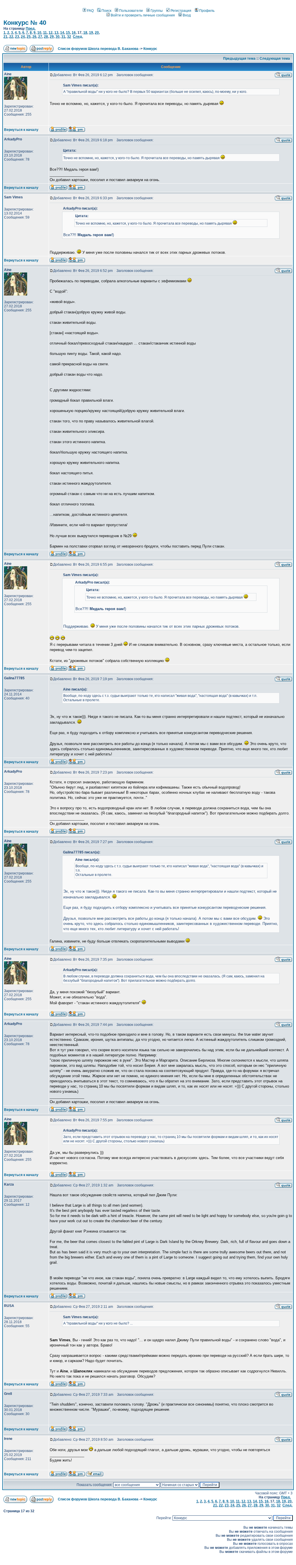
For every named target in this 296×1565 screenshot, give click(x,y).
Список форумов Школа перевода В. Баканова (98, 49)
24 (23, 37)
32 (69, 37)
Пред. (31, 29)
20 (97, 33)
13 (56, 33)
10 (39, 33)
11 (45, 33)
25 (29, 37)
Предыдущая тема (239, 59)
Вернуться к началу (21, 130)
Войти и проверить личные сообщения (143, 15)
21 (5, 37)
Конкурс (150, 49)
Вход (187, 15)
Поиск (106, 11)
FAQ (90, 11)
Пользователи (131, 11)
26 (34, 37)
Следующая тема (275, 59)
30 (58, 37)
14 (62, 33)
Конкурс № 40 (24, 22)
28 (46, 37)
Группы (157, 11)
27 (40, 37)
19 (91, 33)
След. (78, 37)
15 (68, 33)
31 (63, 37)
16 (74, 33)
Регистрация (181, 11)
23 (17, 37)
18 (85, 33)
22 (11, 37)
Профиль (206, 11)
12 (51, 33)
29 (52, 37)
